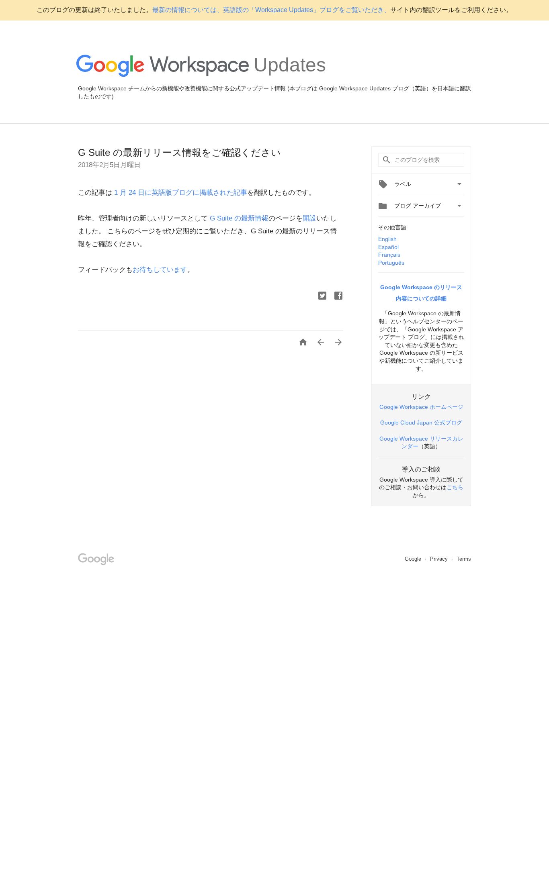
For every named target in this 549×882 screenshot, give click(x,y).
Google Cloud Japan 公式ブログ (421, 422)
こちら (455, 487)
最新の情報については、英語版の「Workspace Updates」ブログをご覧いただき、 (271, 9)
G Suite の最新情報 (239, 218)
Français (389, 254)
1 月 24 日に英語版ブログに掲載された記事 (179, 192)
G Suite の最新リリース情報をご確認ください (179, 152)
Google (414, 559)
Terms (464, 559)
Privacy (439, 559)
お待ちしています (160, 270)
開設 (309, 218)
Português (391, 262)
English (387, 239)
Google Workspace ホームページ (421, 407)
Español (388, 247)
